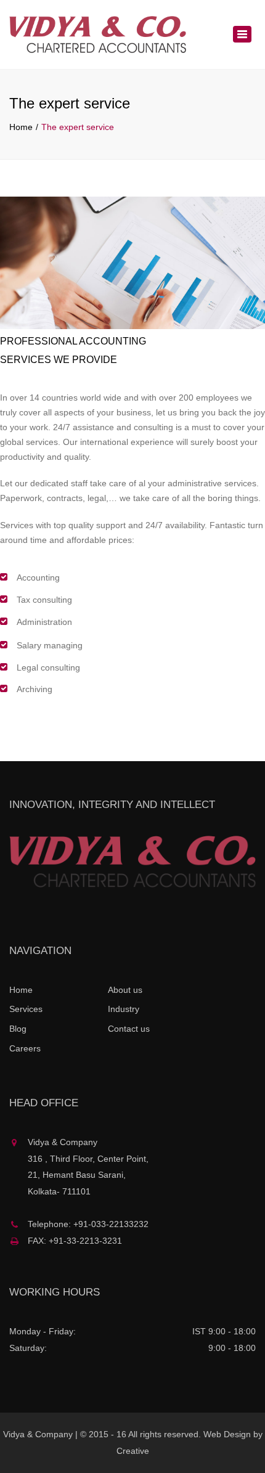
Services (26, 1009)
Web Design (227, 1434)
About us (125, 990)
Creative (132, 1451)
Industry (123, 1009)
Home (21, 127)
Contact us (129, 1029)
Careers (25, 1048)
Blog (17, 1029)
